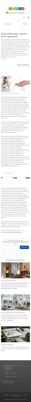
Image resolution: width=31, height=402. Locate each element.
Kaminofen (10, 320)
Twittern (26, 65)
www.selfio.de (13, 132)
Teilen (20, 65)
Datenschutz (25, 394)
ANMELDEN (24, 247)
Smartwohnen (6, 394)
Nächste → (26, 24)
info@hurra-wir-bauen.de (11, 376)
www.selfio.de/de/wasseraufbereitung (11, 232)
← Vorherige (7, 24)
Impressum (16, 396)
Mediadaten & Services (16, 394)
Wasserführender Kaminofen (9, 288)
